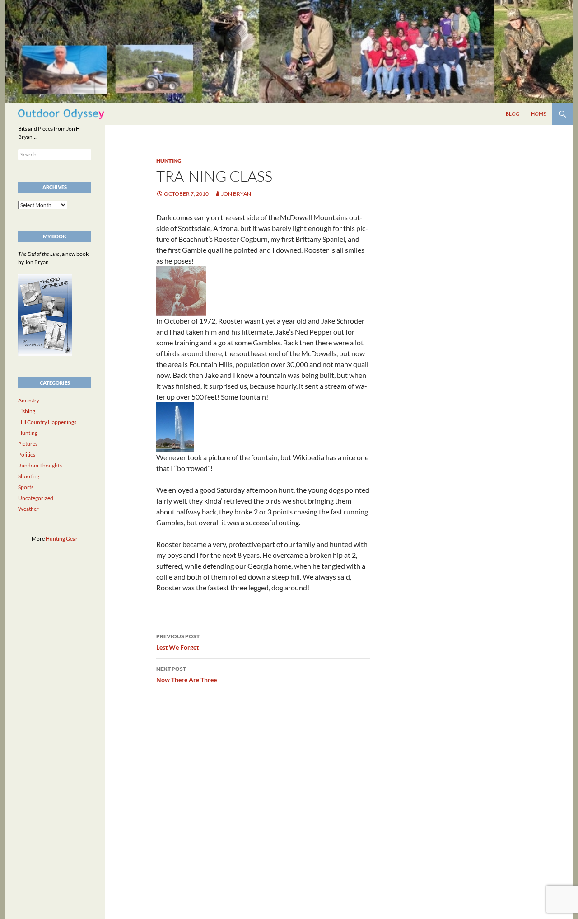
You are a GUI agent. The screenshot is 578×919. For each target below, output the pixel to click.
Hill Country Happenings (47, 422)
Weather (28, 508)
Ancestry (28, 400)
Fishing (26, 411)
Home (538, 114)
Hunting (169, 160)
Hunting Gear (62, 538)
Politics (26, 454)
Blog (512, 114)
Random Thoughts (40, 465)
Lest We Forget (178, 642)
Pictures (27, 443)
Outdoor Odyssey (61, 113)
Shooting (28, 476)
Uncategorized (35, 498)
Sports (25, 487)
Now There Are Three (186, 674)
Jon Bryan (236, 193)
